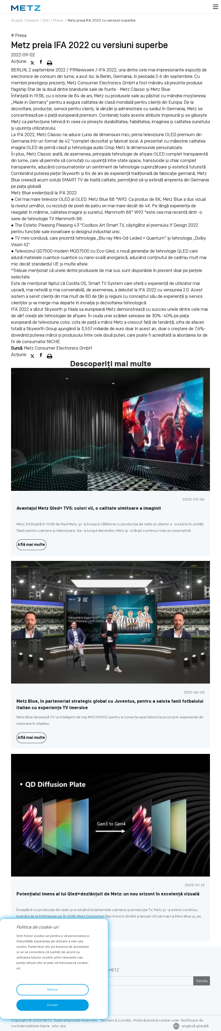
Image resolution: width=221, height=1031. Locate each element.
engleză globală (195, 1026)
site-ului (59, 1026)
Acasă (16, 20)
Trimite (202, 981)
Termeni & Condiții (115, 1020)
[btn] (215, 7)
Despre (32, 20)
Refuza (52, 990)
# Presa (18, 35)
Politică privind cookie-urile (156, 1020)
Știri (46, 20)
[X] (33, 61)
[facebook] (41, 61)
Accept (52, 1005)
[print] (49, 61)
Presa (58, 20)
